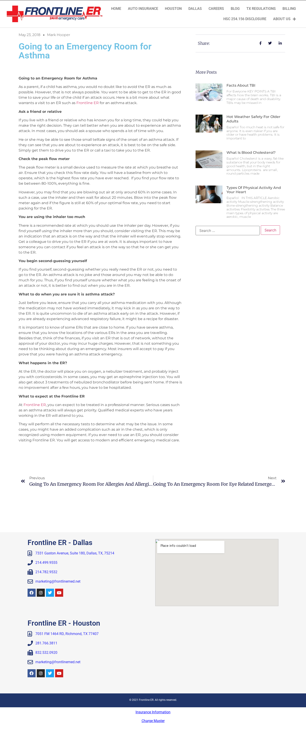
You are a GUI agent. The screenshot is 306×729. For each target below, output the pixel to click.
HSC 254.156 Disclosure (244, 19)
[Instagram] (41, 593)
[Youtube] (59, 593)
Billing (289, 8)
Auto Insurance (143, 8)
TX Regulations (261, 8)
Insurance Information (153, 712)
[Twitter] (50, 593)
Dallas (195, 8)
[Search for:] (228, 230)
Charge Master (153, 721)
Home (116, 8)
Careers (216, 8)
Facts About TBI (240, 85)
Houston (173, 8)
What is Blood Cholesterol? (251, 152)
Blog (235, 8)
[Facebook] (32, 593)
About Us (282, 19)
